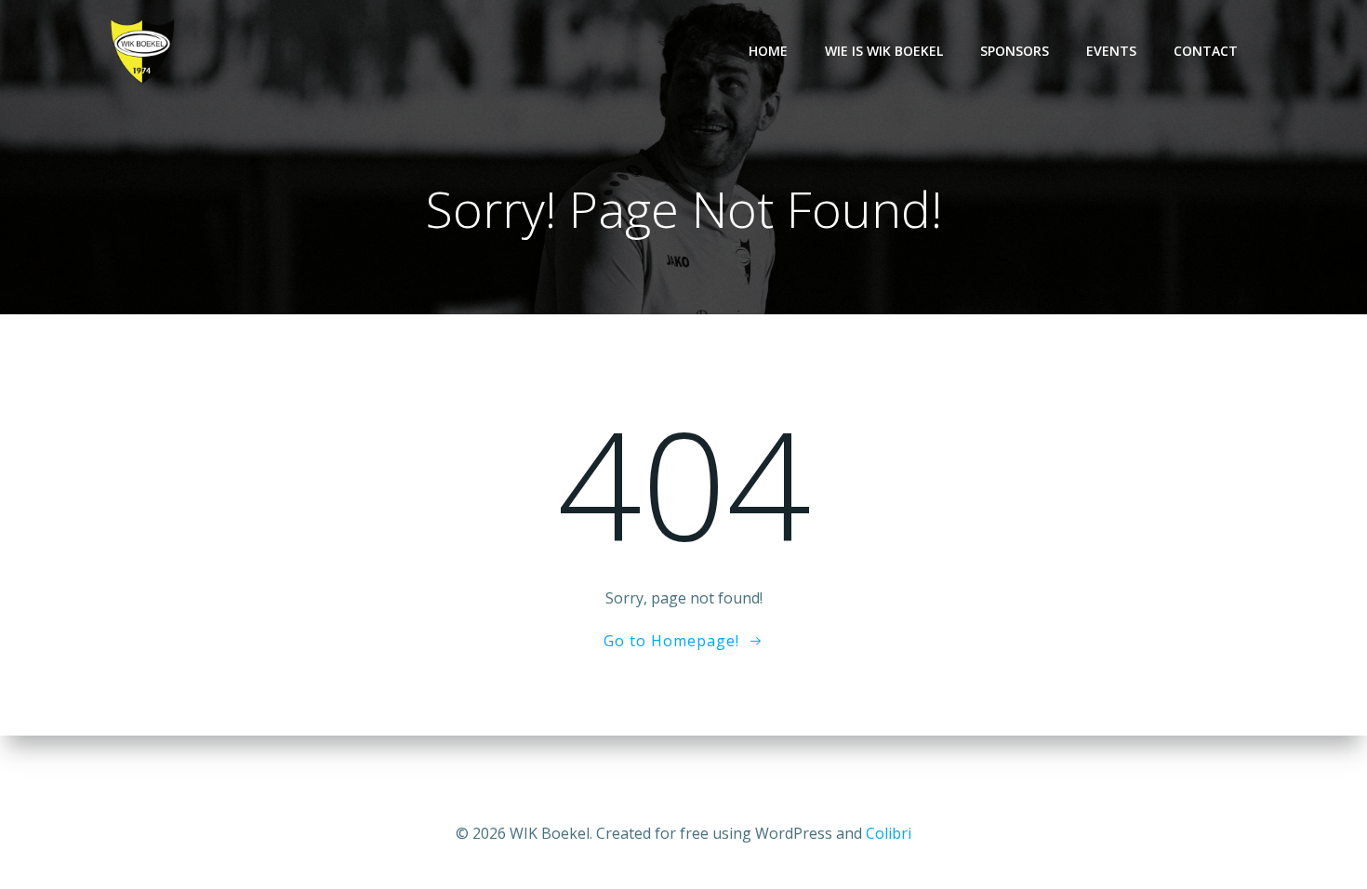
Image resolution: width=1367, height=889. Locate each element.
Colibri (888, 833)
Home (768, 51)
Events (1111, 51)
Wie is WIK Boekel (884, 51)
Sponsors (1014, 51)
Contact (1206, 51)
